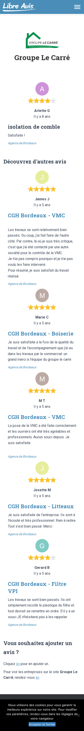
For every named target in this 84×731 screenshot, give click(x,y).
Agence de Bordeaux (22, 143)
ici (18, 664)
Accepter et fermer (42, 724)
